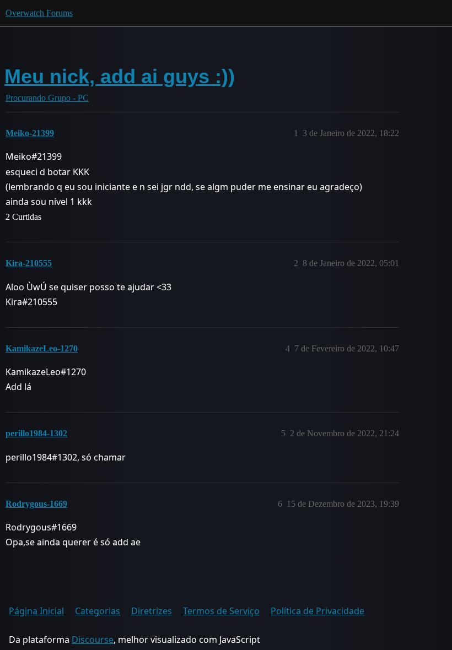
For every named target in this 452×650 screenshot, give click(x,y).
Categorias (97, 611)
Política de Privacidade (317, 611)
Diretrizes (151, 611)
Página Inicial (36, 611)
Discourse (93, 639)
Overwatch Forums (39, 13)
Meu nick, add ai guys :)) (119, 76)
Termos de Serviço (221, 611)
